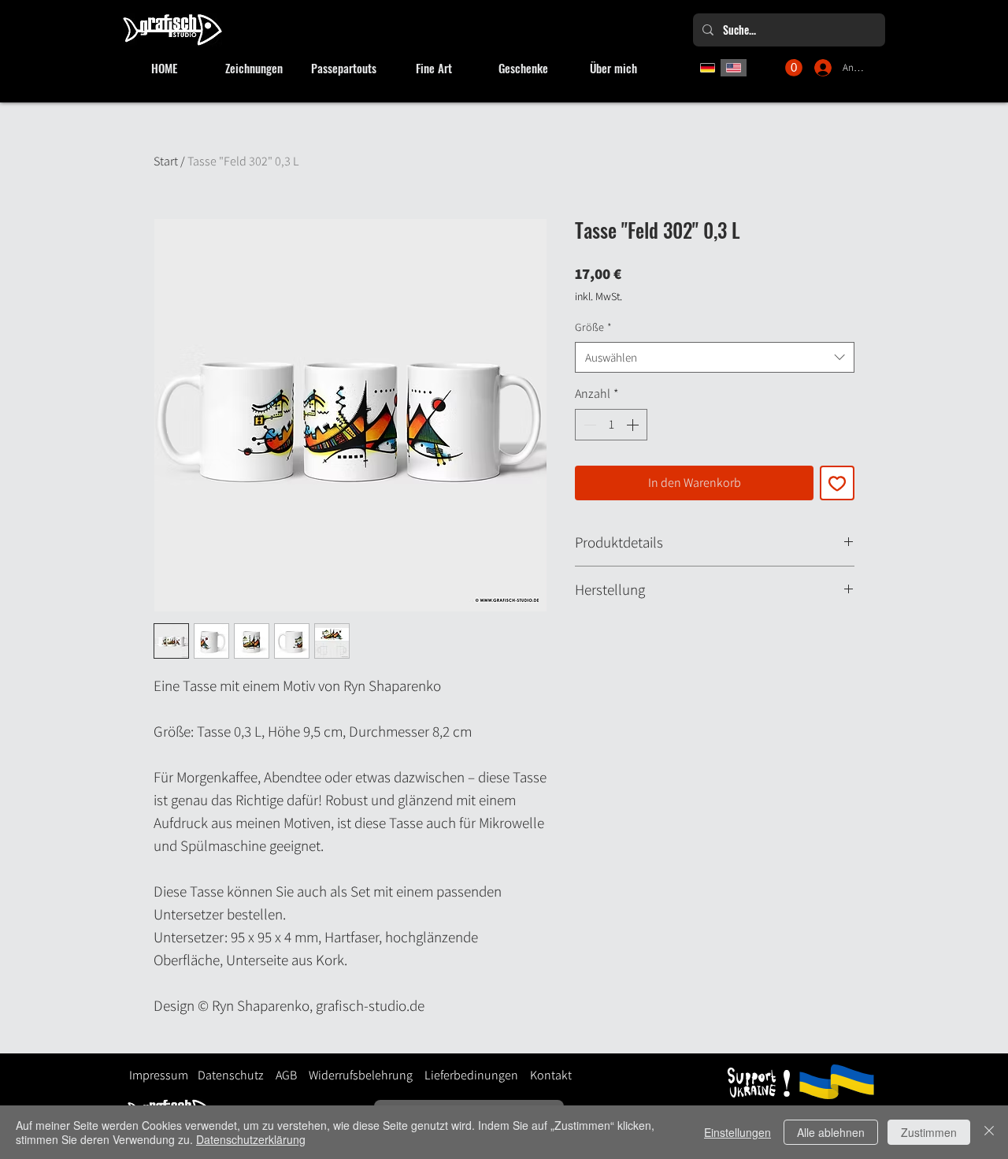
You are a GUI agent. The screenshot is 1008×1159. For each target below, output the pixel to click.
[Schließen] (989, 1132)
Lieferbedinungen (465, 1075)
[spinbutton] (611, 425)
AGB (286, 1075)
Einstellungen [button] (737, 1132)
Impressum (158, 1075)
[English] (734, 67)
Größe (593, 327)
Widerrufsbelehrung (361, 1075)
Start (166, 161)
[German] (708, 67)
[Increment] (634, 425)
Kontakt (551, 1075)
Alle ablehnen (831, 1132)
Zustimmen (929, 1132)
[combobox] (714, 357)
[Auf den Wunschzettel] (837, 483)
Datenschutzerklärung (251, 1139)
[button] (793, 67)
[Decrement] (588, 425)
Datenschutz (231, 1075)
